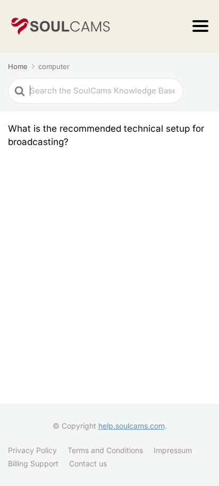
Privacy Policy (32, 450)
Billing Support (33, 463)
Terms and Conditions (105, 450)
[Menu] (200, 26)
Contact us (88, 463)
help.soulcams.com (131, 425)
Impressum (173, 450)
